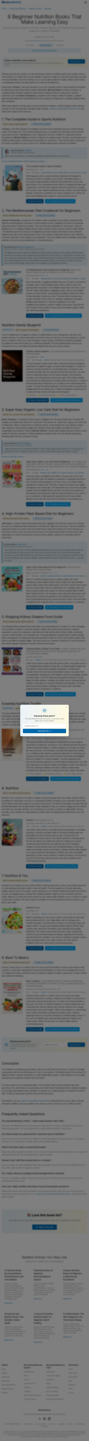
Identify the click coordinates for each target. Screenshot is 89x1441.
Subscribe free (43, 731)
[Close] (66, 707)
